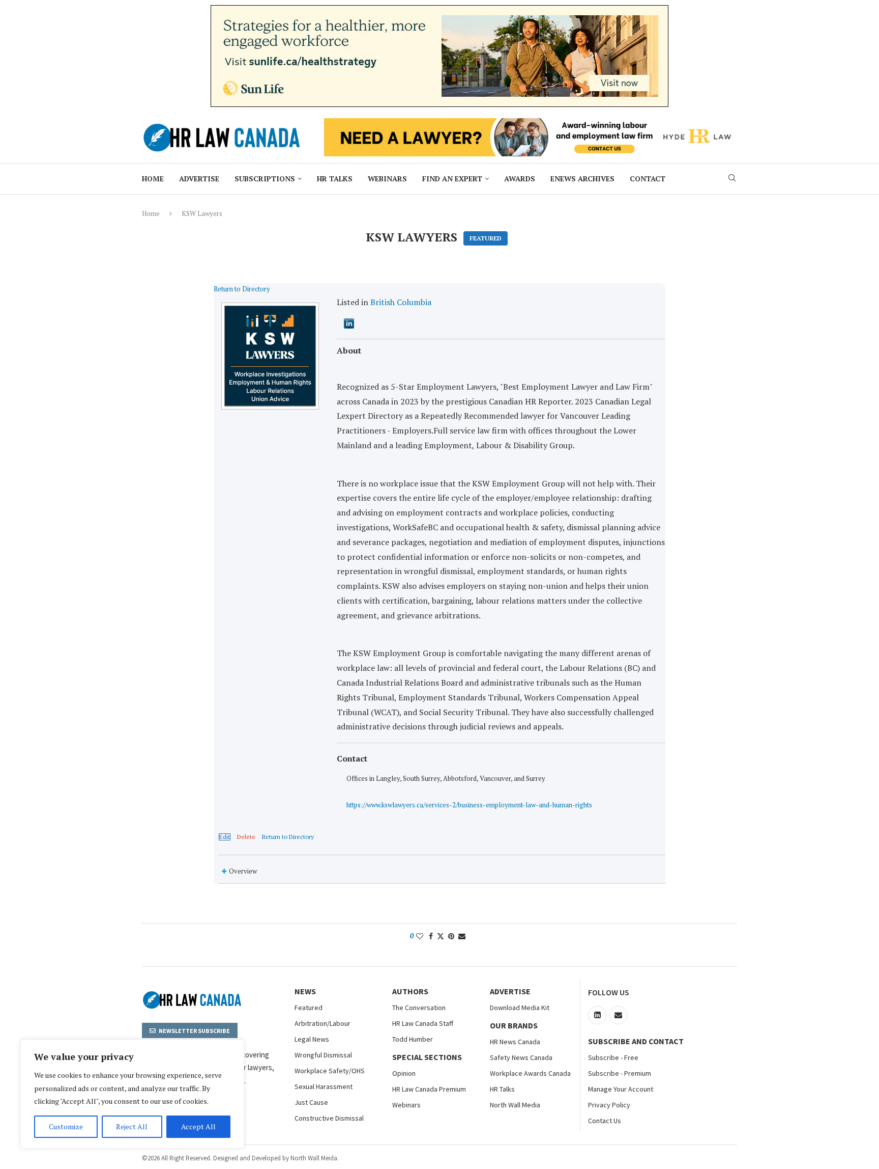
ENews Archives (582, 178)
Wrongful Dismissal (323, 1054)
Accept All (198, 1126)
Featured (309, 1007)
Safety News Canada (521, 1057)
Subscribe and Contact (636, 1041)
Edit (224, 836)
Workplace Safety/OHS (330, 1070)
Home (153, 178)
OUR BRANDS (514, 1025)
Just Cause (311, 1102)
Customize (66, 1126)
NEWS (305, 991)
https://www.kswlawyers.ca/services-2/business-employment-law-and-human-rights (469, 804)
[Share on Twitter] (440, 936)
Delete (246, 836)
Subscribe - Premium (619, 1073)
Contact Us (604, 1120)
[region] (132, 1094)
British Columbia (400, 302)
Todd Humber (412, 1039)
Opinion (404, 1073)
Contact (647, 178)
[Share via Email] (461, 936)
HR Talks (335, 178)
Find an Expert (452, 178)
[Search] (732, 179)
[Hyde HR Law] (530, 123)
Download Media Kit (519, 1007)
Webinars (387, 178)
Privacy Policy (609, 1104)
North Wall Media (515, 1104)
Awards (519, 178)
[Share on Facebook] (431, 936)
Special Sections (427, 1057)
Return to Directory (242, 288)
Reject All (132, 1126)
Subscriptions (265, 178)
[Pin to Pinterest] (451, 936)
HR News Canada (515, 1041)
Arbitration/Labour (322, 1023)
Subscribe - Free (613, 1057)
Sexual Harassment (324, 1086)
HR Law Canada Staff (422, 1023)
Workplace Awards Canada (530, 1073)
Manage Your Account (620, 1089)
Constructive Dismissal (329, 1118)
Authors (410, 991)
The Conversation (419, 1007)
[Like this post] (419, 936)
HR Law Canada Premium (429, 1089)
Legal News (312, 1039)
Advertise (199, 178)
